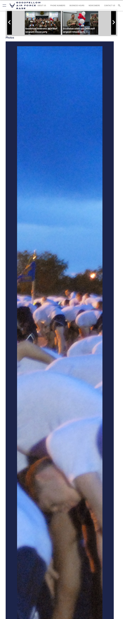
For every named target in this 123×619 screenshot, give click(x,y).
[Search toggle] (120, 5)
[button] (4, 5)
